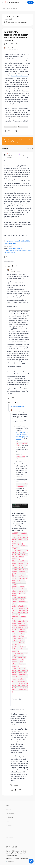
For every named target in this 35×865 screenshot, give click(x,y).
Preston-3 (10, 47)
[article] (17, 210)
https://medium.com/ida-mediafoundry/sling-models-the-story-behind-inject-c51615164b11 (17, 250)
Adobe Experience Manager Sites (10, 8)
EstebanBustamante (12, 154)
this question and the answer (19, 76)
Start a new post (15, 142)
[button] (9, 44)
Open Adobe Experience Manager (17, 22)
